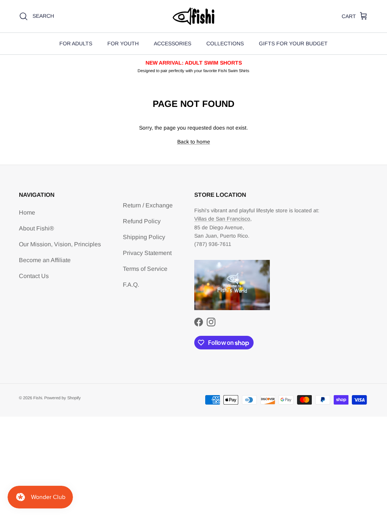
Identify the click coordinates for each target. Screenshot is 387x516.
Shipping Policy (144, 237)
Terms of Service (145, 269)
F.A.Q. (131, 284)
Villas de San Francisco (222, 219)
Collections (225, 43)
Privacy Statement (147, 253)
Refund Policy (142, 221)
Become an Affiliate (45, 260)
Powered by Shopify (62, 397)
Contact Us (34, 276)
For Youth (123, 43)
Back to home (193, 142)
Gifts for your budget (293, 43)
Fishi (37, 397)
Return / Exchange (148, 205)
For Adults (75, 43)
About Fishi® (36, 228)
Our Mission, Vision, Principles (60, 244)
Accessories (172, 43)
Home (27, 212)
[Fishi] (193, 16)
